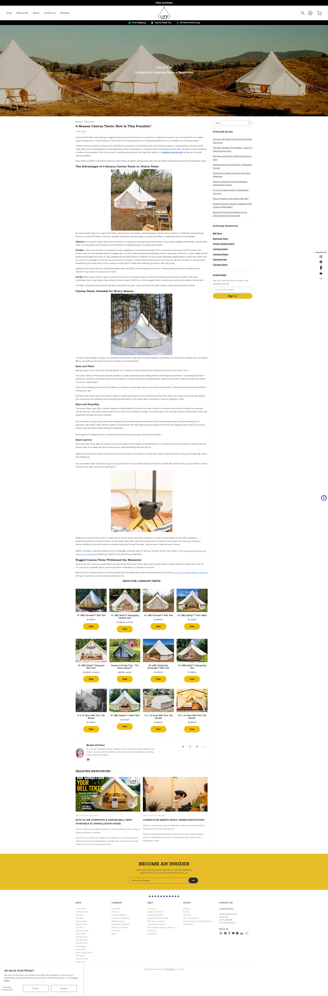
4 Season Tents (82, 959)
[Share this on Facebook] (190, 746)
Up (232, 295)
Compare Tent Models (156, 924)
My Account (152, 934)
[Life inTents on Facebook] (321, 269)
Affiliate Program (118, 921)
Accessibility (188, 924)
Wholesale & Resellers (120, 924)
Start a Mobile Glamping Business (161, 927)
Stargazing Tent (82, 931)
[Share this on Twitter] (183, 746)
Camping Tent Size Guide (157, 918)
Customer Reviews (119, 915)
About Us (115, 912)
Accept (35, 988)
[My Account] (310, 13)
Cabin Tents (80, 962)
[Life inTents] (164, 13)
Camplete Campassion (120, 918)
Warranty (187, 915)
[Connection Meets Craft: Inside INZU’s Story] (175, 795)
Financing (151, 931)
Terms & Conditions (191, 918)
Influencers (116, 931)
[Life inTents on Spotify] (237, 933)
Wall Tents (80, 918)
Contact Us (151, 909)
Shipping (186, 909)
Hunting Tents (81, 924)
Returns (186, 912)
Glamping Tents (82, 912)
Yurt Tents (80, 927)
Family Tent (80, 934)
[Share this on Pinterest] (197, 746)
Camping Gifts (81, 937)
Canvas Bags (81, 946)
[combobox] (232, 123)
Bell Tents (79, 915)
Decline (63, 988)
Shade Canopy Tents (84, 952)
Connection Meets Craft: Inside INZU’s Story (174, 820)
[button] (9, 13)
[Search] (303, 13)
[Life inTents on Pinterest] (321, 262)
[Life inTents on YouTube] (321, 274)
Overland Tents (82, 940)
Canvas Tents (81, 909)
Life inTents (116, 909)
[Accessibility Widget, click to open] (324, 498)
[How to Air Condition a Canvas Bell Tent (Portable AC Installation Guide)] (108, 795)
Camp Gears (81, 949)
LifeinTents (226, 908)
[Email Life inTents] (321, 278)
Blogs (113, 934)
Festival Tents (81, 921)
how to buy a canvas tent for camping (189, 572)
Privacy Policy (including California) (197, 921)
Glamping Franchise (119, 927)
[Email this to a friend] (204, 746)
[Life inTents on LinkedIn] (242, 933)
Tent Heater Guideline (156, 921)
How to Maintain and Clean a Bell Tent (230, 198)
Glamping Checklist (155, 915)
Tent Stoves (80, 955)
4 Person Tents (82, 943)
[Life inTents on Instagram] (321, 257)
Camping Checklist (155, 912)
